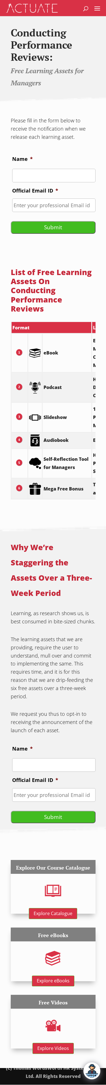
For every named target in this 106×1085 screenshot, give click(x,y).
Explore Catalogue (53, 913)
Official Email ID (35, 190)
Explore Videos (53, 1048)
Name (22, 159)
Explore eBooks (53, 981)
